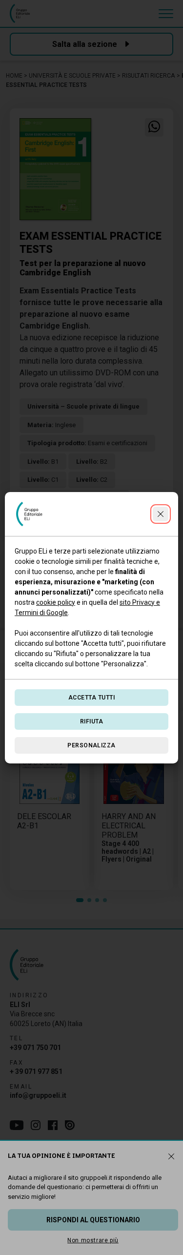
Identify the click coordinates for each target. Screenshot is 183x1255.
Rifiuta (91, 721)
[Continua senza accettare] (160, 514)
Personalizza (91, 745)
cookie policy (55, 602)
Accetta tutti (91, 697)
